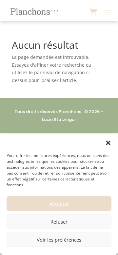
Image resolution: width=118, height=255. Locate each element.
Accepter (59, 203)
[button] (108, 143)
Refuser (59, 221)
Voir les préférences (59, 239)
